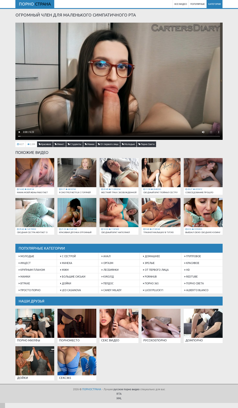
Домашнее (152, 256)
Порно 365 (151, 283)
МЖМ (65, 269)
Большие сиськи (73, 276)
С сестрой (68, 256)
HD (188, 269)
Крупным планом (32, 269)
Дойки (66, 283)
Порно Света (147, 144)
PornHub (150, 276)
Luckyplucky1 (154, 290)
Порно (35, 4)
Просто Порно (30, 290)
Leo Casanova (71, 290)
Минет (60, 144)
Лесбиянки (111, 269)
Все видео (181, 4)
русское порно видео (126, 389)
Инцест (25, 263)
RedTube (192, 276)
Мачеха (66, 263)
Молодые (129, 144)
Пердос (108, 283)
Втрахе (25, 283)
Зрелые (149, 263)
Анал (107, 256)
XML (119, 398)
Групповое (193, 256)
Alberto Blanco (197, 290)
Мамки (90, 144)
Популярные (197, 4)
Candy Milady (112, 290)
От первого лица (109, 144)
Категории (214, 4)
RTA (119, 393)
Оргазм (108, 263)
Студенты (75, 144)
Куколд (108, 276)
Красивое (46, 144)
